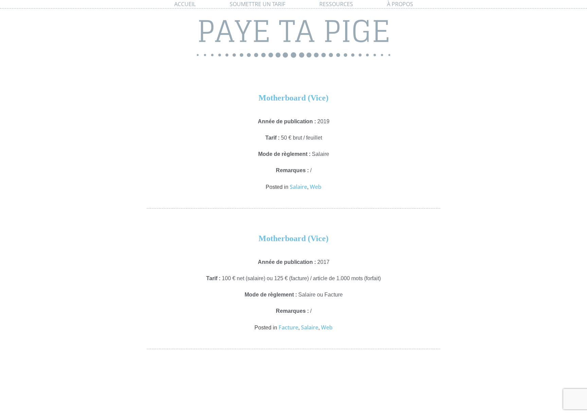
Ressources (336, 4)
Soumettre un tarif (257, 4)
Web (315, 187)
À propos (400, 4)
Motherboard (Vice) (293, 97)
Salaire (298, 187)
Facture (288, 327)
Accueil (185, 4)
